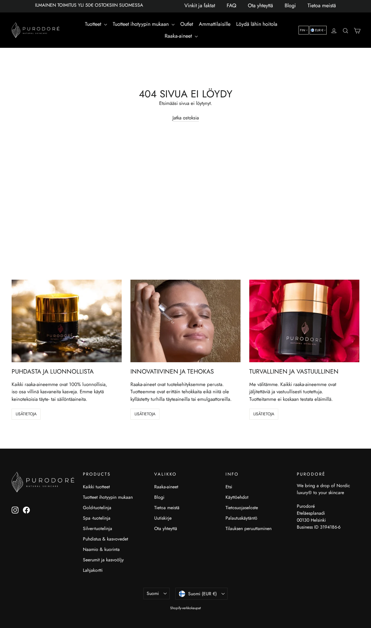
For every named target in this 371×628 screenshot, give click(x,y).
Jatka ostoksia (185, 117)
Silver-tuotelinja (97, 528)
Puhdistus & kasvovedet (105, 539)
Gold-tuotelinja (97, 507)
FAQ (231, 5)
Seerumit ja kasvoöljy (103, 559)
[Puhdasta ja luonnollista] (67, 321)
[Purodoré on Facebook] (26, 510)
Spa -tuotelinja (96, 518)
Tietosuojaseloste (241, 507)
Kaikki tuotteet (96, 486)
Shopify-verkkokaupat (185, 608)
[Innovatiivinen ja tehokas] (185, 321)
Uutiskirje (163, 518)
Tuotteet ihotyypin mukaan (141, 24)
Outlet (186, 24)
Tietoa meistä (322, 5)
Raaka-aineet (179, 36)
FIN (302, 30)
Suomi (153, 593)
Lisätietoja (26, 414)
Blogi (290, 5)
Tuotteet (94, 24)
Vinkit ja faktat (199, 5)
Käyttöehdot (236, 497)
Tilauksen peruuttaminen (248, 528)
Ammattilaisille (214, 24)
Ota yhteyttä (260, 5)
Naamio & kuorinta (101, 549)
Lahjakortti (93, 570)
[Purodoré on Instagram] (15, 510)
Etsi (228, 486)
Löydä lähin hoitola (256, 24)
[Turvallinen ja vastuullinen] (304, 321)
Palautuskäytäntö (241, 518)
